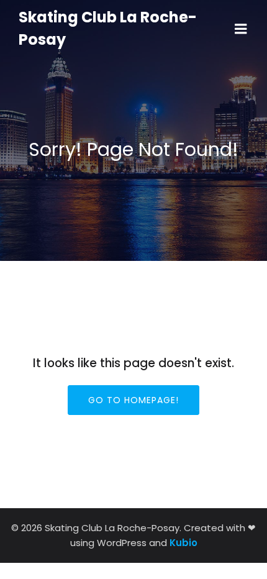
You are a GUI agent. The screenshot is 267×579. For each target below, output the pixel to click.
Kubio (183, 542)
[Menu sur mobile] (240, 29)
